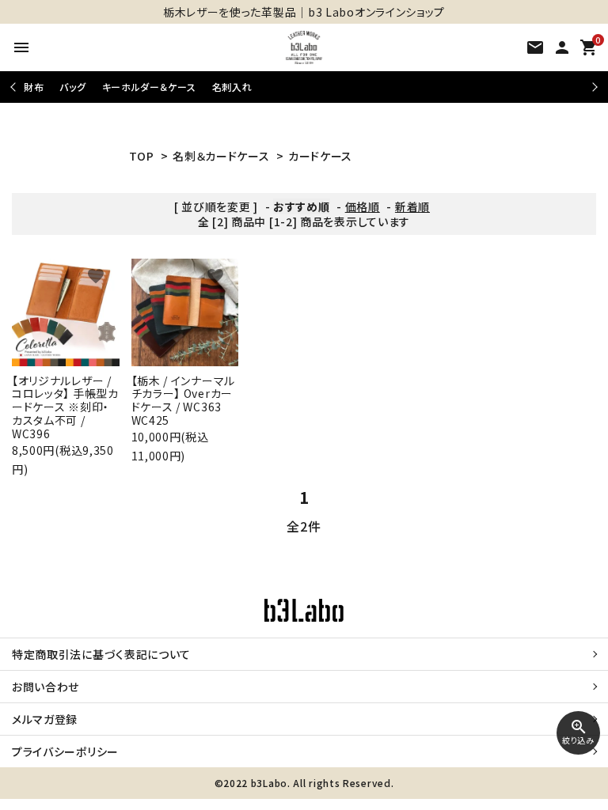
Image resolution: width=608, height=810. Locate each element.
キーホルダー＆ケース (149, 86)
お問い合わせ (45, 687)
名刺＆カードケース (221, 156)
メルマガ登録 (45, 719)
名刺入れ (232, 86)
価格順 (362, 206)
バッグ (72, 86)
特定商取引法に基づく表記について (101, 654)
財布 (34, 86)
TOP (141, 156)
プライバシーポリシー (65, 751)
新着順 (412, 206)
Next (592, 86)
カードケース (320, 156)
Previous (14, 86)
